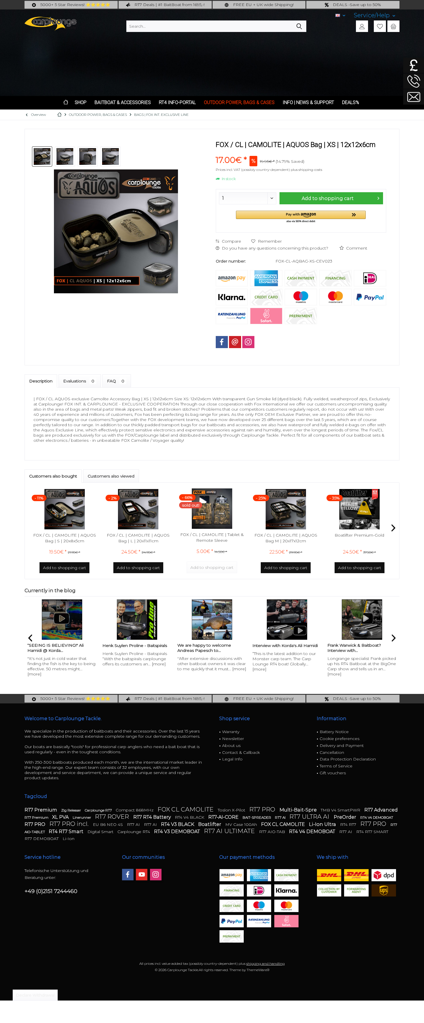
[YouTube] (141, 874)
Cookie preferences (339, 738)
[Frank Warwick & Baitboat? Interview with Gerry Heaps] (287, 619)
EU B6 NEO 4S (108, 824)
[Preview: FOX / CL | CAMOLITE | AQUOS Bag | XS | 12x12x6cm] (42, 156)
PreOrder (345, 817)
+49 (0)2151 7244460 (51, 891)
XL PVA (61, 817)
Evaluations (78, 381)
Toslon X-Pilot (232, 810)
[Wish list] (380, 26)
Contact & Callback (241, 752)
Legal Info (232, 759)
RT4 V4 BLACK (190, 817)
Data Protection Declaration (348, 759)
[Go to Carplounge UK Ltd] (413, 65)
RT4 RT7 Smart (67, 831)
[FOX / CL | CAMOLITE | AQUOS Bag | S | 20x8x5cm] (65, 509)
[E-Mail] (235, 342)
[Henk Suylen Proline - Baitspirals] (62, 619)
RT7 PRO (263, 809)
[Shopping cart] (393, 26)
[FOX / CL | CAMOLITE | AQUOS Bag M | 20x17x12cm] (286, 509)
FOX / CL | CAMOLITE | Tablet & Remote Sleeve (212, 537)
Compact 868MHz (135, 810)
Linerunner (82, 817)
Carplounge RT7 (99, 810)
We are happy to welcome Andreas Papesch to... (129, 648)
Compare (231, 241)
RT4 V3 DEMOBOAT (177, 831)
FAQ (115, 381)
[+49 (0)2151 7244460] (413, 81)
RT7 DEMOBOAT (42, 838)
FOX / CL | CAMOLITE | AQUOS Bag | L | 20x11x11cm (138, 538)
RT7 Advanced (381, 810)
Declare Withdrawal (35, 995)
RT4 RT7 (348, 824)
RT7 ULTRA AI (310, 816)
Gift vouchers (333, 772)
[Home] (66, 103)
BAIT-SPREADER (257, 817)
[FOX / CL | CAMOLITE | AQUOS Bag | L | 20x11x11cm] (138, 509)
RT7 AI (280, 817)
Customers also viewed (111, 476)
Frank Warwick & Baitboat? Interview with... (279, 648)
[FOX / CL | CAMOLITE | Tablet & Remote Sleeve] (212, 508)
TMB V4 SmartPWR (341, 810)
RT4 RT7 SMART (372, 831)
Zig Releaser (71, 810)
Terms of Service (336, 766)
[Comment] (301, 152)
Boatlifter (210, 824)
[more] (84, 664)
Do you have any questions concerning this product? (274, 248)
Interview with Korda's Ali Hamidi (210, 645)
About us (231, 745)
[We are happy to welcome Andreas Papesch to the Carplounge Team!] (137, 619)
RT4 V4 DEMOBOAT (376, 817)
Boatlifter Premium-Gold (359, 535)
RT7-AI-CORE (224, 817)
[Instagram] (248, 342)
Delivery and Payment (342, 745)
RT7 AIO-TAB (272, 831)
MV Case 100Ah (241, 824)
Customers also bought (53, 476)
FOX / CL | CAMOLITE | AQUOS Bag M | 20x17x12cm (285, 538)
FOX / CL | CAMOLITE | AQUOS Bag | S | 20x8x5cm (64, 538)
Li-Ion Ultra (323, 824)
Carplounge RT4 (134, 831)
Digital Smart (101, 831)
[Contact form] (413, 97)
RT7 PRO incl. (69, 823)
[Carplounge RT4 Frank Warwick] (362, 619)
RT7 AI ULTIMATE (230, 831)
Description (40, 381)
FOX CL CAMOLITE (186, 809)
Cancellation (332, 752)
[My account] (362, 26)
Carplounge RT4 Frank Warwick (358, 645)
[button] (301, 217)
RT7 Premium (41, 810)
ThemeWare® (258, 970)
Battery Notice (334, 731)
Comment (356, 248)
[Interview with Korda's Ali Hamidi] (212, 619)
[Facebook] (222, 342)
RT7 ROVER (112, 816)
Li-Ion (68, 838)
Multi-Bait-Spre (298, 810)
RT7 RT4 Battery (152, 817)
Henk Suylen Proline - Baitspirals (59, 645)
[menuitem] (374, 15)
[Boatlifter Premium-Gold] (359, 509)
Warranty (230, 731)
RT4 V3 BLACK (178, 824)
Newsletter (233, 738)
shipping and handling (265, 963)
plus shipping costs (306, 169)
